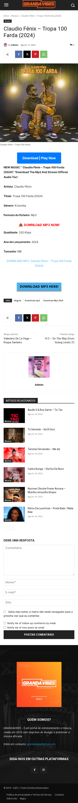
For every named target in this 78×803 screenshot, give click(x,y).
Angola (17, 300)
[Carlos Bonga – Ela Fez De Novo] (14, 474)
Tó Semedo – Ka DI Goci (41, 429)
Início (6, 15)
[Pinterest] (35, 54)
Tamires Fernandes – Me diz (44, 449)
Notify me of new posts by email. (26, 627)
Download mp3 (32, 300)
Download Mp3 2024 (53, 300)
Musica (15, 15)
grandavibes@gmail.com (41, 744)
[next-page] (11, 527)
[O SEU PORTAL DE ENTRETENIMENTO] (39, 4)
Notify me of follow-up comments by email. (31, 623)
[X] (27, 54)
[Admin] (6, 45)
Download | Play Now (39, 158)
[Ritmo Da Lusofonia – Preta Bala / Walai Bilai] (14, 514)
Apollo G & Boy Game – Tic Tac (45, 409)
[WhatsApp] (43, 54)
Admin (14, 45)
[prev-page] (6, 527)
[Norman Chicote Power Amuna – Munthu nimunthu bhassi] (14, 494)
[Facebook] (18, 54)
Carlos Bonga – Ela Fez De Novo (46, 468)
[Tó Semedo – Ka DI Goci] (14, 435)
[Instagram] (43, 769)
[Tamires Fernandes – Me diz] (14, 454)
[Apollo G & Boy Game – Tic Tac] (14, 415)
